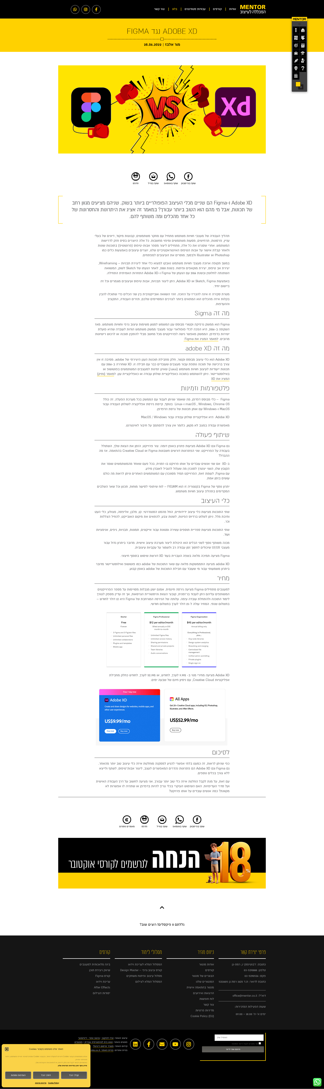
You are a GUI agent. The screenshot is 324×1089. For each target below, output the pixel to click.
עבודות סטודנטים (195, 9)
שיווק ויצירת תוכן (99, 970)
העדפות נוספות (18, 1075)
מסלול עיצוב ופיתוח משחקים (144, 976)
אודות (232, 9)
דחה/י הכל (46, 1075)
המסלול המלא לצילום (148, 981)
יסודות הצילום (101, 993)
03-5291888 (250, 970)
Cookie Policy (53, 1083)
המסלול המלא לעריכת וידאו (145, 964)
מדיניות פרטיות (40, 1083)
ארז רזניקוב (108, 1038)
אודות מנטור (206, 964)
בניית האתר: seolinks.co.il (99, 1050)
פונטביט (78, 1042)
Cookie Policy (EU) (202, 1016)
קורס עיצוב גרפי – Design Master (141, 970)
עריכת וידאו (103, 981)
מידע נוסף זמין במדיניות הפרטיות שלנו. (72, 1066)
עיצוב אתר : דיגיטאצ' (89, 1038)
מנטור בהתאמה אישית (200, 987)
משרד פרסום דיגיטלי (103, 1046)
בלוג (174, 9)
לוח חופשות (206, 999)
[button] (6, 1049)
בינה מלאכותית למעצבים (95, 964)
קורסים (217, 9)
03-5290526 (251, 976)
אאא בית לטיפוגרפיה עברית (99, 1042)
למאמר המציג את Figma (201, 339)
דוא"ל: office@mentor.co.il (249, 995)
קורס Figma (102, 976)
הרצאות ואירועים (203, 993)
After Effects (102, 987)
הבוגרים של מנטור (203, 976)
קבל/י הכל (74, 1075)
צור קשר (159, 9)
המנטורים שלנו (205, 981)
